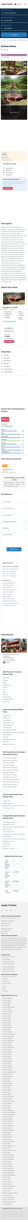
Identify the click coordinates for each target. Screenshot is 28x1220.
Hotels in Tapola (7, 1128)
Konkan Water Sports (8, 961)
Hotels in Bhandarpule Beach (9, 603)
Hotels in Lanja (6, 594)
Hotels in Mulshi (7, 1132)
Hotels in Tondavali (8, 1188)
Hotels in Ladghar (7, 1027)
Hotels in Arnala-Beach (9, 1141)
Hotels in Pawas (6, 596)
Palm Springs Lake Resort (10, 730)
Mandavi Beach (7, 697)
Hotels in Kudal (6, 1108)
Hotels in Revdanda (8, 1011)
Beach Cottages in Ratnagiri (10, 767)
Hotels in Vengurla (7, 1061)
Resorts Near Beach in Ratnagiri (11, 779)
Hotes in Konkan (18, 1208)
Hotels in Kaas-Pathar (8, 1126)
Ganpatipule (6, 678)
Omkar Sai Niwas (7, 734)
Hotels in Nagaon (7, 1009)
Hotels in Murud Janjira (8, 1007)
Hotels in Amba (7, 1063)
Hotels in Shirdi (7, 1148)
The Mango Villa (7, 727)
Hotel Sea (5, 737)
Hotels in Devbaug (7, 1052)
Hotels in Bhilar (7, 1177)
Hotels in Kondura (7, 1164)
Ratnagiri (5, 680)
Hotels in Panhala (7, 1123)
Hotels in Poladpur (7, 1090)
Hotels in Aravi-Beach (8, 1096)
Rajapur (5, 682)
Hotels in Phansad (7, 1083)
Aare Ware (5, 694)
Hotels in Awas (6, 1190)
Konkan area (18, 940)
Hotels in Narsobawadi (8, 1155)
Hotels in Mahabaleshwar (9, 1114)
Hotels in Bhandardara (8, 1170)
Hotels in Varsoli (7, 1014)
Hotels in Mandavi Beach (8, 601)
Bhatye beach (6, 702)
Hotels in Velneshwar (8, 1047)
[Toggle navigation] (25, 4)
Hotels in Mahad (7, 1094)
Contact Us (6, 981)
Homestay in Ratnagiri (9, 765)
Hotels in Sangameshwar (8, 589)
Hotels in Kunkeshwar (8, 1159)
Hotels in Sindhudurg (8, 1110)
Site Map (5, 991)
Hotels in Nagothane (8, 1076)
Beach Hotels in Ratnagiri (9, 758)
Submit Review (14, 549)
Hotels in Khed (6, 1087)
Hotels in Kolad (6, 1078)
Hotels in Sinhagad (7, 1137)
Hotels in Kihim (6, 1005)
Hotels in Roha (6, 1081)
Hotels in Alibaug (7, 998)
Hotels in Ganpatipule (7, 583)
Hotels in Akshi (6, 1000)
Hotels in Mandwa (7, 1195)
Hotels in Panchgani (8, 1117)
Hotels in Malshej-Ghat (9, 1146)
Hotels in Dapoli (7, 1016)
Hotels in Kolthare (7, 1085)
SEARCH (15, 35)
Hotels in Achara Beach (9, 1199)
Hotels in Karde (7, 1025)
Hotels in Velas (6, 1092)
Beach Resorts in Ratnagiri (10, 760)
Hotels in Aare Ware (7, 598)
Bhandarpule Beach (8, 699)
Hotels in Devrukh (6, 592)
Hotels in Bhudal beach (9, 1197)
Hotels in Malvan (7, 1056)
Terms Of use (4, 933)
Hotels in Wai (6, 1179)
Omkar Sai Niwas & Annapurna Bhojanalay (14, 732)
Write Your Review (8, 426)
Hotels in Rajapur (6, 587)
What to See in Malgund (8, 576)
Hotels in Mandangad (8, 1173)
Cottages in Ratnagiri (8, 763)
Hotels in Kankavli (7, 1099)
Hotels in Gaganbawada (9, 1112)
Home (3, 40)
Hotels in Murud (7, 1029)
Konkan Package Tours (8, 963)
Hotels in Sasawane (8, 1168)
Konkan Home (6, 715)
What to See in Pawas (8, 573)
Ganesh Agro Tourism (8, 722)
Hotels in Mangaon (7, 1038)
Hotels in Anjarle (7, 1018)
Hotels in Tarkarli (7, 1058)
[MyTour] (7, 4)
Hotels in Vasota (7, 1184)
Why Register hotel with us (8, 921)
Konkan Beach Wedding (9, 967)
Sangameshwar (7, 685)
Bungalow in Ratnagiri (8, 772)
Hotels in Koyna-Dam (8, 1130)
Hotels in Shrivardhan (8, 1036)
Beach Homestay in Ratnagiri (10, 770)
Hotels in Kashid (7, 1002)
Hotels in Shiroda (7, 1103)
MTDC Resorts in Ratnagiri (10, 777)
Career (4, 986)
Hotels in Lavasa (7, 1139)
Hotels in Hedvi (7, 1049)
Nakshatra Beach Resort (9, 739)
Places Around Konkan (8, 971)
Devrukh (5, 687)
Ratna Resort (6, 742)
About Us (5, 979)
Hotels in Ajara (6, 1152)
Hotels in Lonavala (7, 1119)
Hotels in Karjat (7, 1143)
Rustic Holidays (7, 720)
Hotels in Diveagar (7, 1031)
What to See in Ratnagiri (8, 571)
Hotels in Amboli (7, 1065)
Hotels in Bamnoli (7, 1181)
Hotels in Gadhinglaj (8, 1157)
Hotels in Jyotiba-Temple (9, 1150)
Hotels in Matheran (8, 1121)
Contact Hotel (8, 188)
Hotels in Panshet (7, 1134)
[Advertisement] (14, 136)
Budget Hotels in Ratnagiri (10, 784)
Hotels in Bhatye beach (8, 605)
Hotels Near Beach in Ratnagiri (11, 782)
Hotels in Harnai (7, 1023)
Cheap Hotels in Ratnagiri (9, 786)
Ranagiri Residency (8, 725)
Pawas (4, 692)
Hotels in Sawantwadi (8, 1101)
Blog (4, 988)
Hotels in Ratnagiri (11, 40)
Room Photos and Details (9, 321)
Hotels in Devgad (7, 1054)
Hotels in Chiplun (7, 1043)
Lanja (4, 690)
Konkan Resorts (7, 959)
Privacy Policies (5, 931)
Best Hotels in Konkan (8, 969)
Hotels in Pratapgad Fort (9, 1186)
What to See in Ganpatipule (9, 569)
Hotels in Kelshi (7, 1020)
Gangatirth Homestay (9, 744)
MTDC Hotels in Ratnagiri (9, 774)
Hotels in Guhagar (7, 1045)
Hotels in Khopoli (7, 1204)
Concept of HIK (7, 983)
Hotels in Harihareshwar (9, 1034)
